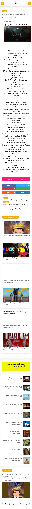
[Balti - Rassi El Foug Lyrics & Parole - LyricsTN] (16, 295)
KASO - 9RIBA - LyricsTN (15, 449)
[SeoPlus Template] (3, 504)
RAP (5, 11)
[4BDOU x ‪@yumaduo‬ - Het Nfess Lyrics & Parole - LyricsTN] (17, 272)
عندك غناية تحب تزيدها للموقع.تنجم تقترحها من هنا (16, 366)
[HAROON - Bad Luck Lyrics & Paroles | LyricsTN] (16, 250)
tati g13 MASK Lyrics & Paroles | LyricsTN (17, 235)
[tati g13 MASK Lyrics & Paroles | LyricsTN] (17, 227)
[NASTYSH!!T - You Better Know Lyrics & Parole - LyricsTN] (16, 317)
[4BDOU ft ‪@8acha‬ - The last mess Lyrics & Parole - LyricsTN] (16, 340)
